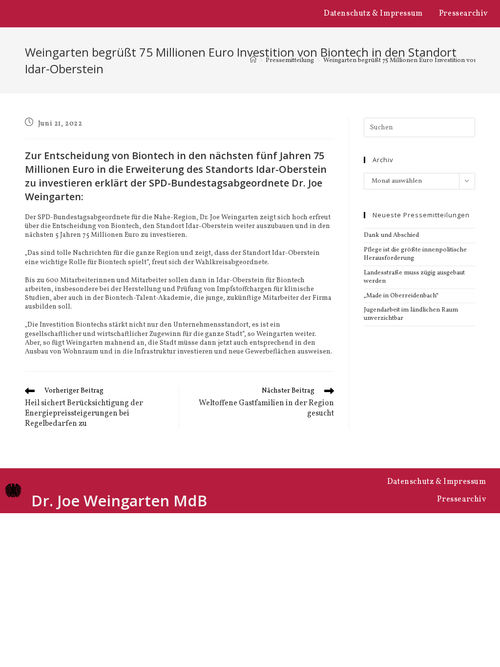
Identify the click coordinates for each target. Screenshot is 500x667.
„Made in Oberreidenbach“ (401, 296)
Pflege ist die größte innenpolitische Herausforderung (415, 254)
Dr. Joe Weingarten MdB (119, 500)
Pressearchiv (463, 13)
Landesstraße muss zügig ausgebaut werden (414, 277)
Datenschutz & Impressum (373, 13)
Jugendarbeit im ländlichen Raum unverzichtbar (411, 314)
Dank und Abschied (391, 235)
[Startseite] (253, 60)
